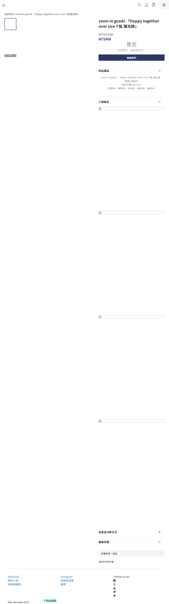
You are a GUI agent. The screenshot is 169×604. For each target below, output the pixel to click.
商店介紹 (13, 580)
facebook (13, 577)
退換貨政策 (67, 580)
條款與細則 (14, 584)
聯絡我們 (131, 57)
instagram (67, 577)
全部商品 (9, 14)
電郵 (63, 584)
